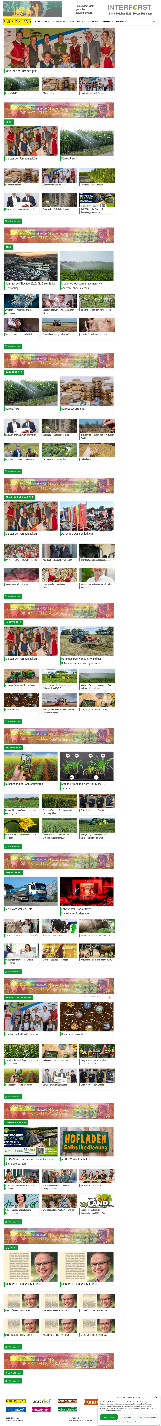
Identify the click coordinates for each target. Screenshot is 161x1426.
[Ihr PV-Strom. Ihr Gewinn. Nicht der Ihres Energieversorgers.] (97, 200)
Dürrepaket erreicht (51, 93)
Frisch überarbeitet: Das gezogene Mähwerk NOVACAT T (57, 686)
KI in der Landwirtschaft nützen (94, 709)
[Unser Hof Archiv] (41, 1404)
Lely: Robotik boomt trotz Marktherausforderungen (76, 911)
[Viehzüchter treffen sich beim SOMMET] (21, 926)
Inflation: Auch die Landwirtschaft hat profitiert (96, 586)
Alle (85, 996)
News (37, 22)
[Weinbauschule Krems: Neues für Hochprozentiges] (59, 1176)
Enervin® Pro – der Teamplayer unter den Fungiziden (20, 812)
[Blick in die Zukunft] (21, 700)
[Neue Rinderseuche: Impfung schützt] (97, 926)
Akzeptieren (109, 1417)
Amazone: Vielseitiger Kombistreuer (20, 685)
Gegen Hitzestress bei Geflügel (55, 959)
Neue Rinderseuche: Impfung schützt (96, 935)
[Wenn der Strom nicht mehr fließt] (21, 325)
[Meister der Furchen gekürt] (59, 48)
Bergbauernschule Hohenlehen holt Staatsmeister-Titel (95, 1062)
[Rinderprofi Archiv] (15, 1412)
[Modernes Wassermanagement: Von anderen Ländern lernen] (97, 676)
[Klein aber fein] (97, 450)
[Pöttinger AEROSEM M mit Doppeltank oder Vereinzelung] (59, 700)
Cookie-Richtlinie (121, 1422)
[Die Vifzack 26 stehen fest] (97, 1176)
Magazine (92, 22)
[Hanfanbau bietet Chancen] (97, 175)
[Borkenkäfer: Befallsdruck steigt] (59, 200)
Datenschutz (130, 1422)
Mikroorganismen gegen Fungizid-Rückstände (19, 961)
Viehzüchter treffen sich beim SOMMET (21, 935)
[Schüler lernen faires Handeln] (59, 1076)
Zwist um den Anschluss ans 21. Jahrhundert (18, 311)
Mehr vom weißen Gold (18, 909)
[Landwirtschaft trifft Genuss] (97, 84)
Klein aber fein (87, 459)
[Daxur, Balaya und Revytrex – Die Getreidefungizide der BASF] (97, 825)
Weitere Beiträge (14, 221)
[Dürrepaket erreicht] (59, 84)
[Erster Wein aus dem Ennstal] (97, 801)
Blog (47, 22)
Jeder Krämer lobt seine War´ (17, 584)
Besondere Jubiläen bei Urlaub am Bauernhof (19, 1187)
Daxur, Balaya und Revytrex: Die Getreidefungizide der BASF (56, 836)
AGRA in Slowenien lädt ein (77, 533)
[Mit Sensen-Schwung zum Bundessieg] (21, 551)
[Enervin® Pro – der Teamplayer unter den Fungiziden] (21, 801)
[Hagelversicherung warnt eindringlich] (21, 200)
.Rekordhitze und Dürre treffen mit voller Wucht (97, 436)
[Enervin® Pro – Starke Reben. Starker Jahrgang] (21, 825)
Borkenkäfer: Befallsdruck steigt (56, 209)
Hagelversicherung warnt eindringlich (20, 209)
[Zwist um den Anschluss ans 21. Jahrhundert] (21, 301)
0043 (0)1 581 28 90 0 (81, 1418)
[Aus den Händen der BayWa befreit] (59, 551)
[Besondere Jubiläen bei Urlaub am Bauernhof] (21, 1176)
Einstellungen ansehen (147, 1417)
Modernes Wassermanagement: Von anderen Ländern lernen (82, 286)
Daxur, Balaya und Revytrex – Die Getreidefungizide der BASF (94, 836)
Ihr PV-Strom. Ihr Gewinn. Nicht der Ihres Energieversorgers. (95, 211)
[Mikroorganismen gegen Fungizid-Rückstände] (21, 951)
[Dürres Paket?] (21, 84)
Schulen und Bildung (95, 996)
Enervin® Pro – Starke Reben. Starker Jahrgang (20, 836)
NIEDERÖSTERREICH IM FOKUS (23, 1284)
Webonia (20, 1420)
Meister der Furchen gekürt (23, 71)
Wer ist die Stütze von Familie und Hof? (59, 1210)
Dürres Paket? (11, 93)
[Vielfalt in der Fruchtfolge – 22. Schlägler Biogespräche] (21, 1051)
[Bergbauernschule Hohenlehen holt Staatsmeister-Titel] (97, 1051)
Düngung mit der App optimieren (24, 784)
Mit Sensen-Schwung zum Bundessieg (21, 560)
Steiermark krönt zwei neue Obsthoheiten (54, 586)
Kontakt (120, 22)
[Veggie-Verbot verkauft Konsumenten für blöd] (59, 301)
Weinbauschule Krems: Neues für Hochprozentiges (56, 1187)
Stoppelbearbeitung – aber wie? (56, 334)
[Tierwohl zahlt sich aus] (59, 926)
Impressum (138, 1422)
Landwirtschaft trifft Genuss (92, 93)
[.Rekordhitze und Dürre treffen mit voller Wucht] (97, 426)
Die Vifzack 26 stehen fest (91, 1185)
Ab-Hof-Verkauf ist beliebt (76, 1159)
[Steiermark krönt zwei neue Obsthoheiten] (59, 575)
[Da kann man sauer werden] (59, 450)
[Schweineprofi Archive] (41, 1412)
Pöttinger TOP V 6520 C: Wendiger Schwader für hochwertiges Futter (81, 661)
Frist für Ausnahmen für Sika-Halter (20, 459)
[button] (156, 1397)
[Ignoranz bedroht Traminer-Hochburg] (97, 301)
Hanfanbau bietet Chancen (92, 184)
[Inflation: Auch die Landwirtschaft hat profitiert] (97, 575)
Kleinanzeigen (76, 22)
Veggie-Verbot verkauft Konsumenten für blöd (58, 311)
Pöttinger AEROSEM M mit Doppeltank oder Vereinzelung (59, 711)
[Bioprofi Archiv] (93, 1404)
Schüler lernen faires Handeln (55, 1085)
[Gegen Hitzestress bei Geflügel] (59, 951)
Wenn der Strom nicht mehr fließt (18, 334)
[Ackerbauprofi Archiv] (67, 1403)
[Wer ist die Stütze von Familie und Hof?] (59, 1201)
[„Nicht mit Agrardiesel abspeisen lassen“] (97, 551)
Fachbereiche (59, 22)
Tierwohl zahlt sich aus (52, 935)
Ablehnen (127, 1417)
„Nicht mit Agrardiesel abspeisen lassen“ (97, 560)
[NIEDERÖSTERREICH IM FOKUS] (21, 1301)
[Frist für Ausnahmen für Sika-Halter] (21, 450)
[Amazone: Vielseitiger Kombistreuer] (21, 676)
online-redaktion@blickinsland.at (81, 1420)
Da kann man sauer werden (54, 459)
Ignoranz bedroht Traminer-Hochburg (96, 310)
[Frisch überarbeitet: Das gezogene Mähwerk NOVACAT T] (59, 676)
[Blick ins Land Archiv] (15, 1403)
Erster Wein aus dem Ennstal (92, 810)
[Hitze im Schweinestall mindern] (97, 325)
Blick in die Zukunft (13, 709)
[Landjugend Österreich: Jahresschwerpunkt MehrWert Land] (97, 1201)
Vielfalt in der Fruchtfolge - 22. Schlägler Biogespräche (22, 1062)
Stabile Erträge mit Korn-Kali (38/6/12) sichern (83, 786)
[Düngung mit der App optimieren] (21, 1076)
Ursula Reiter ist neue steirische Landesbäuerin (18, 1211)
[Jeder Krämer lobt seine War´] (21, 575)
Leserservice (107, 22)
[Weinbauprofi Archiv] (67, 1411)
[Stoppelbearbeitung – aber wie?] (59, 325)
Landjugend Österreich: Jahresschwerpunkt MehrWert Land (95, 1211)
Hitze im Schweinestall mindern (94, 334)
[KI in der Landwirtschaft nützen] (97, 700)
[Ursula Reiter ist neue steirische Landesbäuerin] (21, 1201)
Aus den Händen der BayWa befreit (57, 560)
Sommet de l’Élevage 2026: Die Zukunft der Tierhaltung (30, 286)
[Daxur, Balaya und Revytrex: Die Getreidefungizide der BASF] (59, 825)
